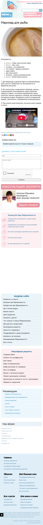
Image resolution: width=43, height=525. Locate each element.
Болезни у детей (10, 318)
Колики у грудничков (10, 400)
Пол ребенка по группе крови (12, 466)
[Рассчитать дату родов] (13, 240)
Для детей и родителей (12, 324)
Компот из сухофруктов (13, 357)
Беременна (5, 443)
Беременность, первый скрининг (12, 438)
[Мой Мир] (11, 135)
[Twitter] (7, 135)
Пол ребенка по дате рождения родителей (15, 469)
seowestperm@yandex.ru (34, 523)
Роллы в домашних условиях (14, 376)
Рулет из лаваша (10, 407)
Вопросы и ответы (10, 299)
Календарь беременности (32, 15)
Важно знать (22, 480)
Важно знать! (8, 311)
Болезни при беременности (14, 302)
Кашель (4, 433)
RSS (25, 521)
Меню (5, 14)
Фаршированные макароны (13, 413)
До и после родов (10, 308)
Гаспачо (7, 403)
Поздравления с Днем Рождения (29, 508)
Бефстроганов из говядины (14, 367)
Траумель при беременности (13, 394)
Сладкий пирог (9, 354)
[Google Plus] (13, 135)
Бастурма (7, 360)
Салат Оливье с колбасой (12, 410)
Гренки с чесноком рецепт (13, 373)
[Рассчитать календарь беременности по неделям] (21, 234)
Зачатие (4, 441)
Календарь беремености (10, 461)
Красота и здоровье (11, 330)
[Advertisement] (21, 270)
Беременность (6, 428)
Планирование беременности (15, 339)
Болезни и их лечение (11, 336)
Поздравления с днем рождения (16, 333)
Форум (6, 477)
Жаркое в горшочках (11, 382)
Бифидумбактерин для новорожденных (16, 397)
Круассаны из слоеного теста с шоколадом (20, 379)
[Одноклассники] (9, 135)
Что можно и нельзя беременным (17, 321)
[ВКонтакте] (5, 135)
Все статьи (7, 342)
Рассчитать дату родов (10, 463)
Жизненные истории (9, 480)
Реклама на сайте (18, 521)
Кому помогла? (7, 431)
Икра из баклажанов (11, 364)
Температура (6, 436)
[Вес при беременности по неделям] (17, 246)
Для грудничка (9, 314)
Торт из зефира (9, 370)
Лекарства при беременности (15, 305)
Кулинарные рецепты (11, 327)
